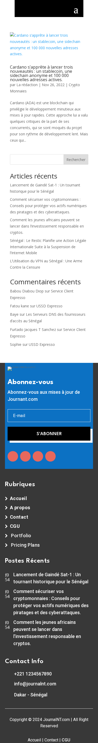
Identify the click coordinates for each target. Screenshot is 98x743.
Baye (14, 314)
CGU (66, 740)
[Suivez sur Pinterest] (50, 456)
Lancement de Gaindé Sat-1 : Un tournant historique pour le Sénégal (50, 578)
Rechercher (75, 159)
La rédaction (27, 84)
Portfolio (21, 535)
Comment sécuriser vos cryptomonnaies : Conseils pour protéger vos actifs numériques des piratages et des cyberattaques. (48, 205)
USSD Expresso (49, 305)
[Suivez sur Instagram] (38, 456)
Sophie (15, 344)
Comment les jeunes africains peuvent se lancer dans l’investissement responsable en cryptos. (47, 226)
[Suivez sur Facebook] (13, 456)
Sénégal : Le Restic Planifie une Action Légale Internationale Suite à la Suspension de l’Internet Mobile (48, 247)
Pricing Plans (25, 545)
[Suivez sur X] (25, 456)
